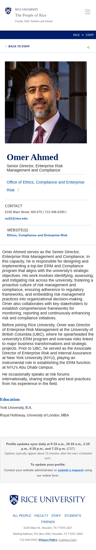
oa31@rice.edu (16, 218)
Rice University (26, 9)
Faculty (41, 515)
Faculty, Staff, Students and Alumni (34, 21)
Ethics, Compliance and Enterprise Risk (37, 235)
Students (72, 515)
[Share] (88, 47)
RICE (76, 35)
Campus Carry (68, 540)
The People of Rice (30, 15)
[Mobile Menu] (87, 12)
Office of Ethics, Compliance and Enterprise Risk (45, 186)
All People (22, 515)
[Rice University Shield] (8, 15)
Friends (48, 522)
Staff (90, 35)
